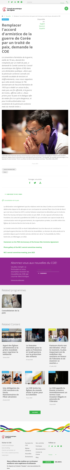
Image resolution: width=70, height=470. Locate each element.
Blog (37, 457)
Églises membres (28, 449)
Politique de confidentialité (17, 280)
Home (2, 16)
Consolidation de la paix (11, 200)
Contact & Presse (39, 453)
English (42, 24)
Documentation (40, 449)
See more (35, 412)
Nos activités (40, 443)
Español (42, 28)
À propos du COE (29, 444)
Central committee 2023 (9, 169)
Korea (5, 172)
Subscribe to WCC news (14, 194)
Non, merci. (58, 462)
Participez (39, 446)
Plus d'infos (13, 468)
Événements (29, 456)
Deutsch (42, 26)
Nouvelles (8, 16)
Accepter (48, 462)
